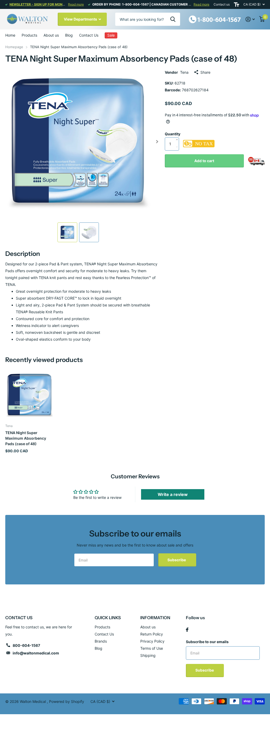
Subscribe (177, 560)
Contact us (222, 4)
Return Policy (151, 634)
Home (10, 35)
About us (51, 35)
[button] (157, 142)
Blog (69, 35)
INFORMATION (155, 617)
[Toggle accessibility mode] (236, 4)
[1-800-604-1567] (215, 19)
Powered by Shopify (66, 701)
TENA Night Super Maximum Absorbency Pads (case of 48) (25, 438)
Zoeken (173, 19)
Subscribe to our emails (207, 641)
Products (102, 627)
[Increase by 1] (178, 134)
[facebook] (187, 630)
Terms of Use (151, 648)
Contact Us (88, 35)
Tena (184, 72)
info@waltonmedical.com (36, 653)
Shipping (148, 655)
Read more (76, 4)
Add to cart (204, 160)
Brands (101, 641)
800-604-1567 (26, 645)
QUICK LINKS (108, 617)
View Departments (81, 19)
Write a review (173, 494)
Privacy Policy (152, 641)
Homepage (14, 47)
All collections (29, 35)
